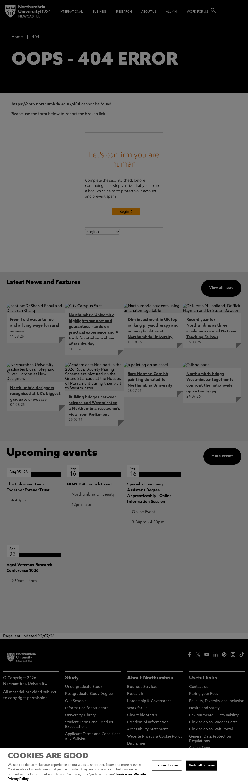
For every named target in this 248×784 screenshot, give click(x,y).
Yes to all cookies (202, 765)
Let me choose (167, 765)
